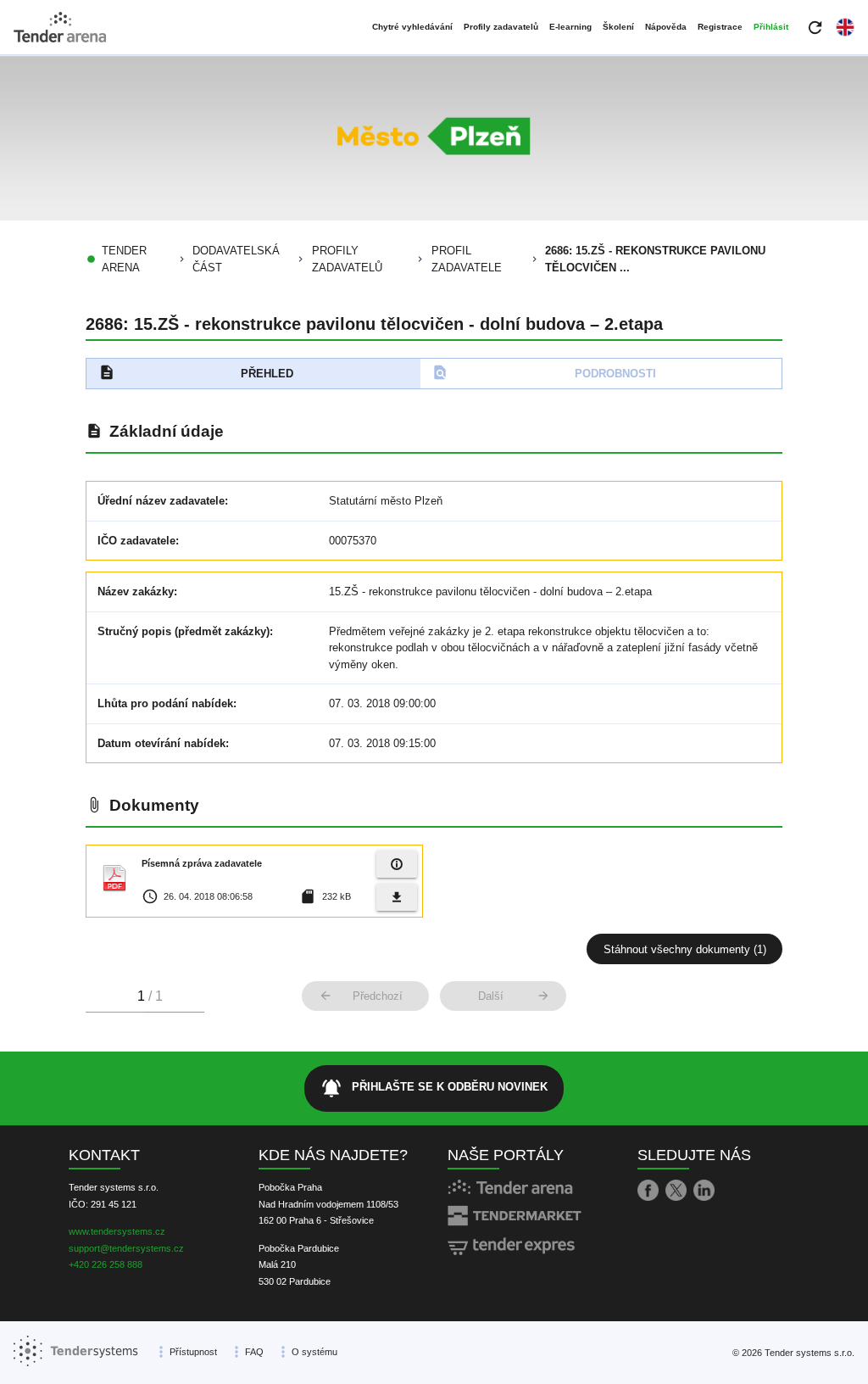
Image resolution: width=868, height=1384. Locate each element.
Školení (618, 26)
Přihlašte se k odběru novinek (434, 1088)
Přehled (196, 372)
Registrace (720, 26)
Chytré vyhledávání (412, 26)
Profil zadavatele (466, 259)
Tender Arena (124, 259)
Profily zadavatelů (501, 26)
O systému (314, 1352)
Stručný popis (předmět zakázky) (183, 631)
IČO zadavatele (136, 540)
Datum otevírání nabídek (161, 743)
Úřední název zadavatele (161, 500)
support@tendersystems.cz (126, 1248)
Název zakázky (135, 591)
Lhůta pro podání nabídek (165, 703)
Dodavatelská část (236, 259)
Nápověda (666, 26)
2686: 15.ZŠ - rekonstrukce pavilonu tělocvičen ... (655, 259)
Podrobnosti (543, 372)
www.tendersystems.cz (117, 1231)
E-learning (570, 26)
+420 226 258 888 (105, 1264)
